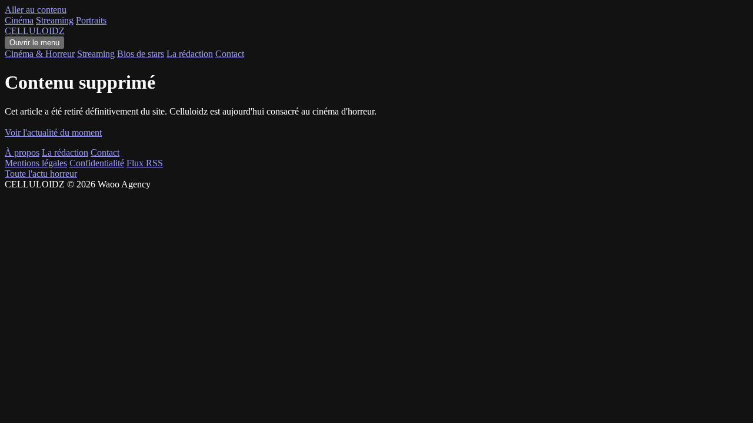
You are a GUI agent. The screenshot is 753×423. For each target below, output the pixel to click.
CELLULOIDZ (35, 31)
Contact (229, 54)
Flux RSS (144, 163)
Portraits (91, 20)
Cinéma (19, 20)
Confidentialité (96, 163)
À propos (22, 152)
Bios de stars (140, 54)
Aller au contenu (35, 10)
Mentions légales (36, 163)
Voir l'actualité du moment (53, 132)
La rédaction (189, 54)
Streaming (55, 20)
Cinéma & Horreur (40, 54)
